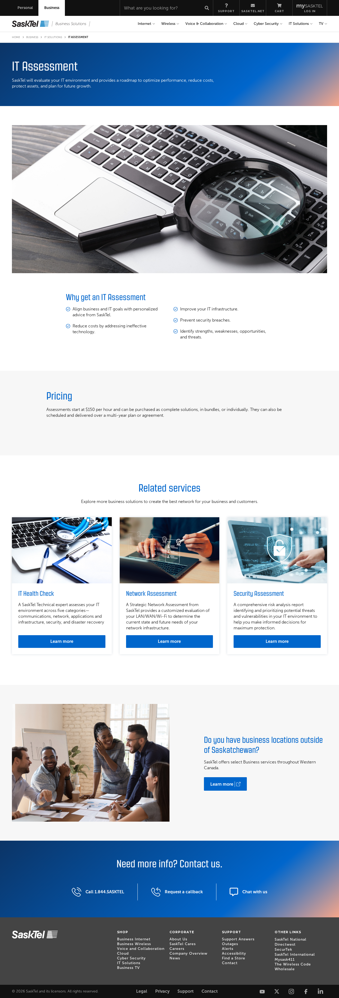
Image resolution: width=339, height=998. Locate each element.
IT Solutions (53, 37)
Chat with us (254, 892)
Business (32, 37)
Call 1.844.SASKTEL (105, 892)
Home (16, 37)
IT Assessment (78, 37)
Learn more (61, 641)
